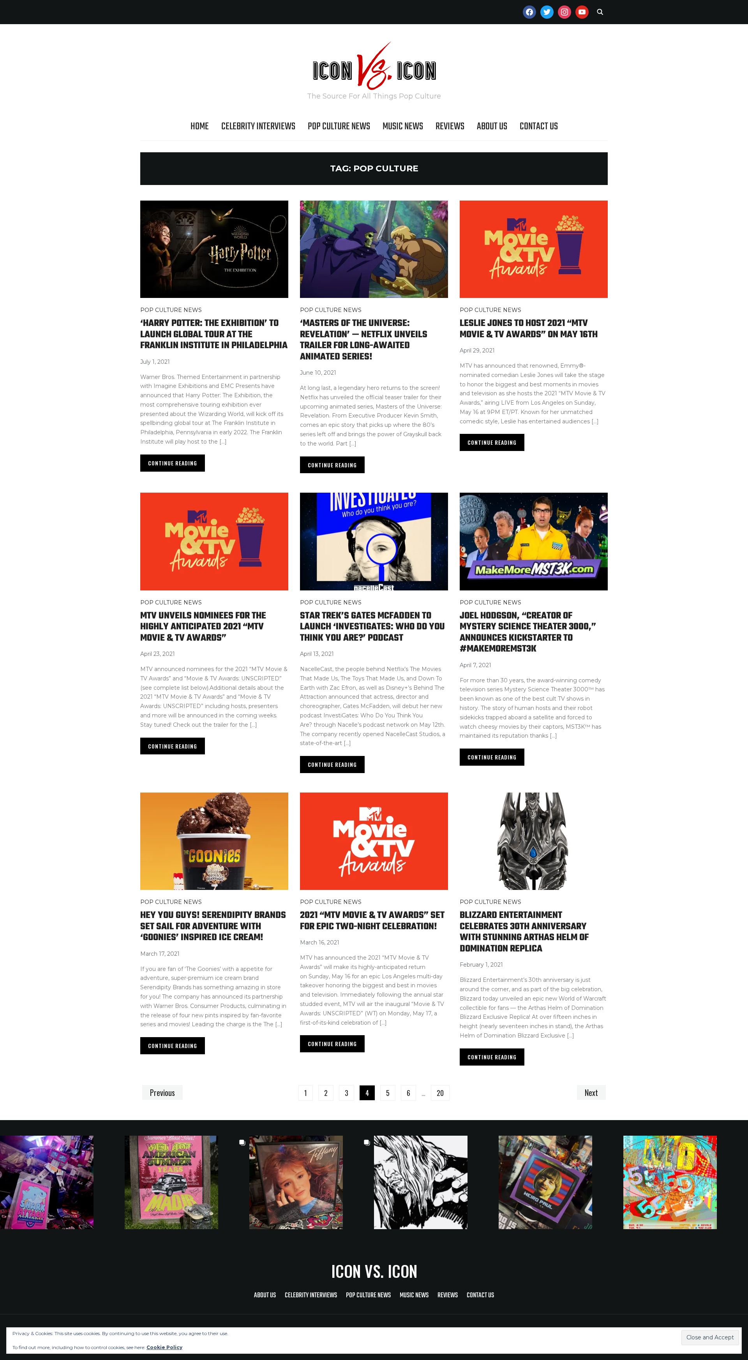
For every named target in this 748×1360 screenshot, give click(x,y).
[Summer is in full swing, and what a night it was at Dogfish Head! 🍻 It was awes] (187, 1182)
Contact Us (539, 126)
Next (591, 1092)
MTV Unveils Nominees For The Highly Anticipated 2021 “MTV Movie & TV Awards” (203, 627)
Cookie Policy (164, 1347)
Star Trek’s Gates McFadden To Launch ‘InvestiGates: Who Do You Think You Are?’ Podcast (372, 627)
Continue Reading (172, 463)
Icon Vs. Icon (374, 1270)
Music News (403, 126)
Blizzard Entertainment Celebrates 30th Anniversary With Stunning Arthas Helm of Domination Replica (524, 932)
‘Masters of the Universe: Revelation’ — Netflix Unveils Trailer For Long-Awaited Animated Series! (363, 340)
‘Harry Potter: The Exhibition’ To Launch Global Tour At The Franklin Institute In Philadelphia (214, 334)
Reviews (450, 126)
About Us (492, 126)
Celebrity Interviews (258, 126)
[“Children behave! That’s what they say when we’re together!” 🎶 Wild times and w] (311, 1182)
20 (440, 1093)
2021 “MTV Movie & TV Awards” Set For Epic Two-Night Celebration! (372, 921)
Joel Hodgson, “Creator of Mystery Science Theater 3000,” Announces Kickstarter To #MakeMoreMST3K (528, 633)
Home (200, 126)
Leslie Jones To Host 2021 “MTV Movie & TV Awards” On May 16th (529, 329)
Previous (162, 1092)
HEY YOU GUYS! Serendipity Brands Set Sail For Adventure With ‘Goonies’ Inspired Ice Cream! (213, 926)
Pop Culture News (339, 126)
